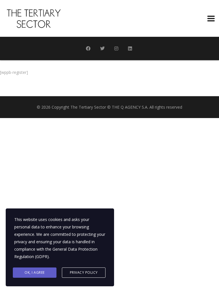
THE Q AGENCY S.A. (130, 107)
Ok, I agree (35, 272)
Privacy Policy (84, 272)
